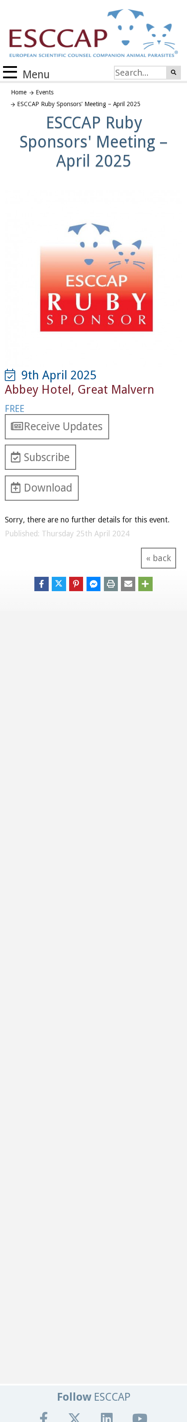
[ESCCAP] (89, 31)
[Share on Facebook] (41, 583)
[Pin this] (76, 583)
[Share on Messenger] (94, 583)
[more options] (145, 583)
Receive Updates (63, 426)
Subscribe (47, 457)
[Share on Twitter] (59, 583)
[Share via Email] (128, 583)
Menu (35, 74)
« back (158, 558)
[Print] (111, 583)
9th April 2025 (56, 375)
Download (48, 488)
